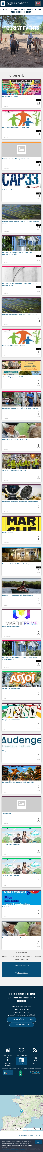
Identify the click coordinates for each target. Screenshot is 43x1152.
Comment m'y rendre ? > (29, 1135)
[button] (21, 93)
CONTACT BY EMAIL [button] (22, 1025)
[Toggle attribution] (40, 1129)
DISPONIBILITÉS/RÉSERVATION (21, 1020)
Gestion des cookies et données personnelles (14, 1149)
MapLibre (36, 1129)
